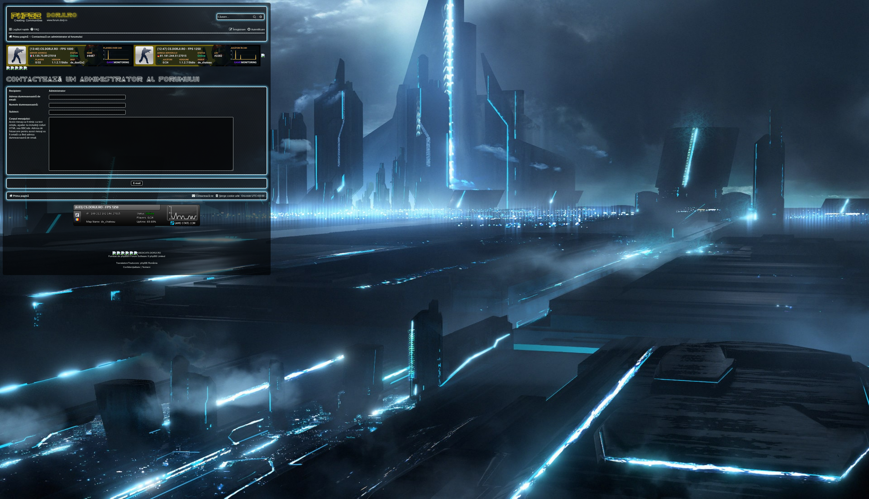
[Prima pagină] (28, 16)
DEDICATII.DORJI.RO (149, 253)
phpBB (124, 256)
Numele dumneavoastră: (23, 104)
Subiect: (14, 111)
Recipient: (15, 90)
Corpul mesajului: (19, 118)
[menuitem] (34, 29)
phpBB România (149, 263)
